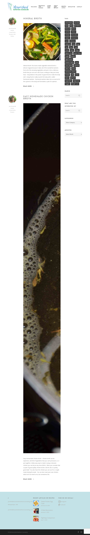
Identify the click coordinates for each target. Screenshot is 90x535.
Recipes (11, 34)
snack (77, 75)
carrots (67, 32)
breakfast (77, 26)
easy (73, 44)
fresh (66, 50)
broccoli (67, 29)
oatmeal (76, 65)
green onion (77, 53)
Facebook (62, 505)
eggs (78, 44)
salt (72, 75)
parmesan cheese (70, 71)
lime (76, 62)
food (75, 47)
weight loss (75, 84)
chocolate (74, 35)
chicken (67, 35)
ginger (77, 50)
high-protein (68, 59)
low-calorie (68, 65)
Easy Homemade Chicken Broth (38, 97)
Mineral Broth (32, 18)
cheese (73, 32)
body (71, 26)
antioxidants (68, 22)
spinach (73, 78)
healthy (73, 56)
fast (66, 47)
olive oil (67, 68)
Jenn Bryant (12, 28)
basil (66, 26)
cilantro (67, 38)
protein (67, 75)
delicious (72, 41)
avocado (76, 22)
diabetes (67, 44)
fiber (71, 47)
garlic (71, 50)
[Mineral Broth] (42, 63)
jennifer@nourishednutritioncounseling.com (20, 501)
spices (67, 78)
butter (73, 29)
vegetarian (76, 81)
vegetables (68, 81)
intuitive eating (69, 62)
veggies (67, 84)
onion (73, 68)
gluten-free (68, 53)
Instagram (63, 501)
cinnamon (74, 38)
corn (66, 41)
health (67, 56)
